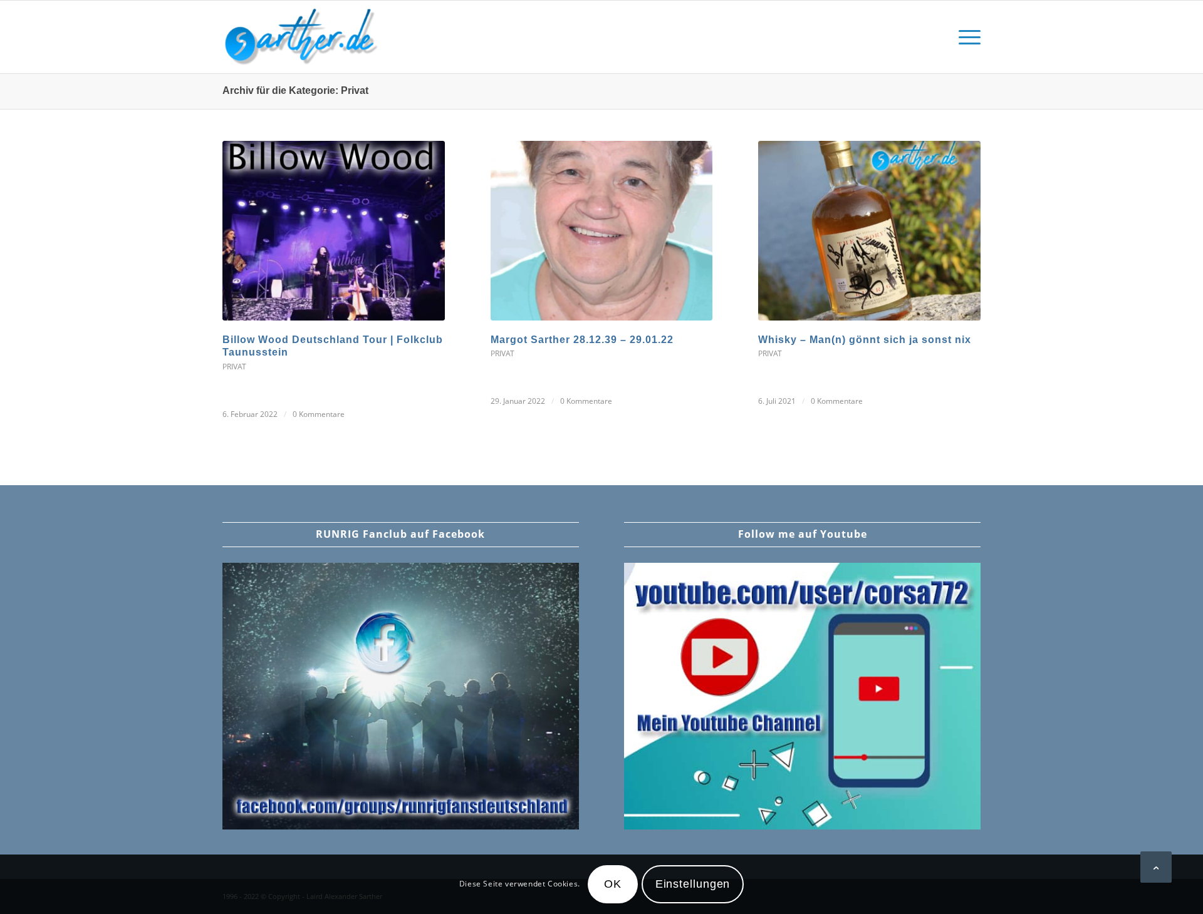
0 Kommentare (319, 414)
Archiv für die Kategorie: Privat (295, 90)
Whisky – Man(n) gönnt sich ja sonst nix (864, 339)
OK (613, 884)
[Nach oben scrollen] (1156, 867)
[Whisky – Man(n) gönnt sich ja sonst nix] (869, 231)
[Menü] (965, 37)
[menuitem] (965, 37)
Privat (234, 366)
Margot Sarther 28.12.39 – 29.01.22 (582, 339)
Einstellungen (693, 884)
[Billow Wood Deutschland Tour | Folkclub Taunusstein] (333, 231)
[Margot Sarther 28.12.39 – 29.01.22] (602, 231)
